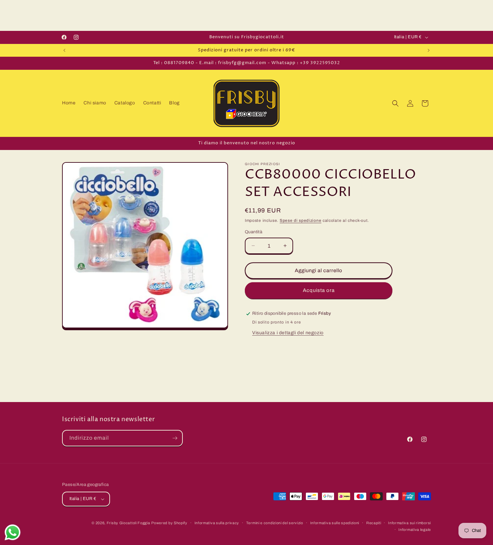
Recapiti (373, 523)
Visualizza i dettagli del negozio (288, 332)
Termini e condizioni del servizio (274, 523)
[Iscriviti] (174, 438)
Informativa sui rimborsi (409, 523)
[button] (395, 103)
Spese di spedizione (300, 220)
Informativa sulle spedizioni (335, 523)
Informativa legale (414, 530)
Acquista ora (319, 290)
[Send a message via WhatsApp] (12, 532)
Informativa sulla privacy (217, 523)
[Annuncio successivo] (428, 50)
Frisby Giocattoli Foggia (128, 523)
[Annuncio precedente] (64, 50)
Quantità (253, 232)
